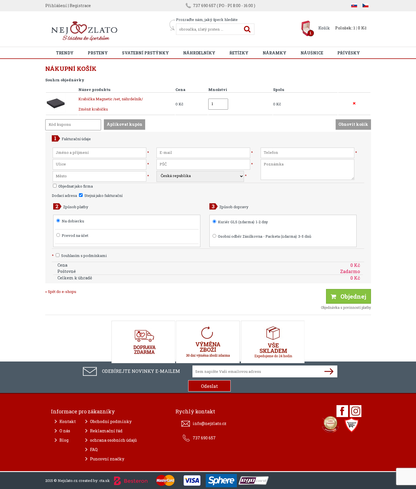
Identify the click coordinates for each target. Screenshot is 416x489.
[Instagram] (355, 411)
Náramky (274, 53)
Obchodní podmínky (111, 421)
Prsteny (98, 53)
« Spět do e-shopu (60, 291)
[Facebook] (342, 411)
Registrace (80, 5)
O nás (64, 430)
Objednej (351, 296)
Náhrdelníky (199, 53)
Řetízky (239, 53)
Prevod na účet (75, 235)
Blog (63, 440)
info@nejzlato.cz (209, 423)
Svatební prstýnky (145, 53)
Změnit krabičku (93, 109)
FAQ (94, 449)
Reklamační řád (106, 430)
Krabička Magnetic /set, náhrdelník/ (110, 98)
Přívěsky (348, 53)
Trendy (65, 53)
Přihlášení (56, 5)
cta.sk (104, 480)
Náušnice (312, 53)
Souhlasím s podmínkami (79, 255)
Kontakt (67, 421)
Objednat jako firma (75, 186)
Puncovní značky (107, 459)
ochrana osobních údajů (113, 440)
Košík (324, 28)
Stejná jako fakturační (103, 195)
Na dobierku (73, 221)
